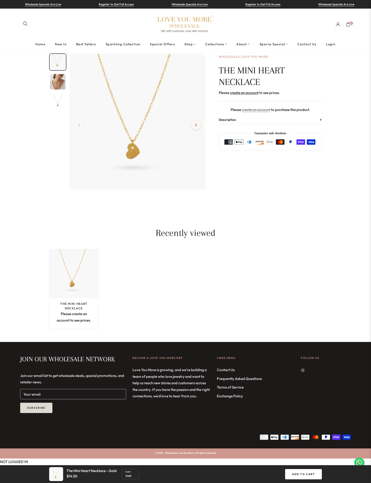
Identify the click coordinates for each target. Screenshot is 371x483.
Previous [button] (79, 125)
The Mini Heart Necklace (74, 306)
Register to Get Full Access (107, 4)
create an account (256, 109)
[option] (137, 122)
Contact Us (226, 370)
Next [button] (196, 125)
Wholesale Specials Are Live (35, 4)
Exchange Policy (230, 396)
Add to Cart (303, 474)
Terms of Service (230, 387)
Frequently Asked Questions (239, 378)
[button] (25, 23)
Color (128, 471)
